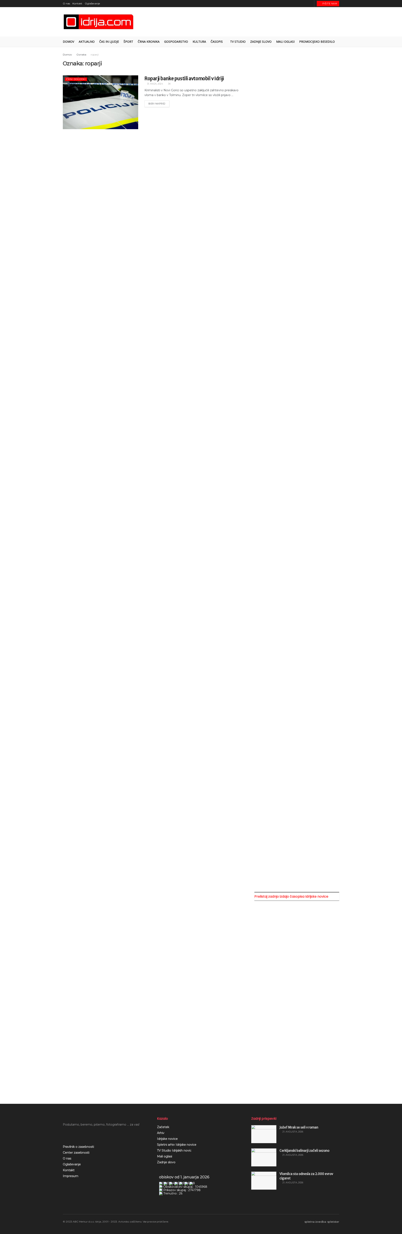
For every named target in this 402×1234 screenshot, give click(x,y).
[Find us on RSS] (310, 3)
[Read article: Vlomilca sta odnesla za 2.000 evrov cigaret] (263, 1181)
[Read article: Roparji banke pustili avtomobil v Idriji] (100, 102)
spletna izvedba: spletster (321, 1221)
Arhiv (160, 1133)
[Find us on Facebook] (295, 3)
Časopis (217, 42)
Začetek (163, 1127)
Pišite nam (329, 3)
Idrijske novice (167, 1139)
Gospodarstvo (176, 42)
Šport (128, 42)
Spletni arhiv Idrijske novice (176, 1145)
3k (169, 83)
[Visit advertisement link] (296, 95)
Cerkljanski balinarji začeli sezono (304, 1151)
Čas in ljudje (109, 42)
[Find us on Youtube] (305, 3)
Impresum (70, 1176)
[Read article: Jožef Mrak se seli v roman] (263, 1134)
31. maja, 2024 (154, 83)
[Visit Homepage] (99, 21)
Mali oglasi (164, 1156)
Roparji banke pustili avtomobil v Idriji (184, 78)
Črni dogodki (76, 79)
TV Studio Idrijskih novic (174, 1150)
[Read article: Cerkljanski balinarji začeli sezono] (263, 1157)
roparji (95, 54)
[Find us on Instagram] (300, 3)
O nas (66, 3)
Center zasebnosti (76, 1152)
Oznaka (81, 54)
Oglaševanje (92, 3)
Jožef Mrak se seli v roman (299, 1127)
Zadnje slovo (166, 1162)
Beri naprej (158, 102)
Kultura (199, 42)
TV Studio (238, 42)
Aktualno (87, 42)
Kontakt (77, 3)
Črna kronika (149, 42)
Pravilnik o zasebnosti (78, 1147)
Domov (68, 42)
